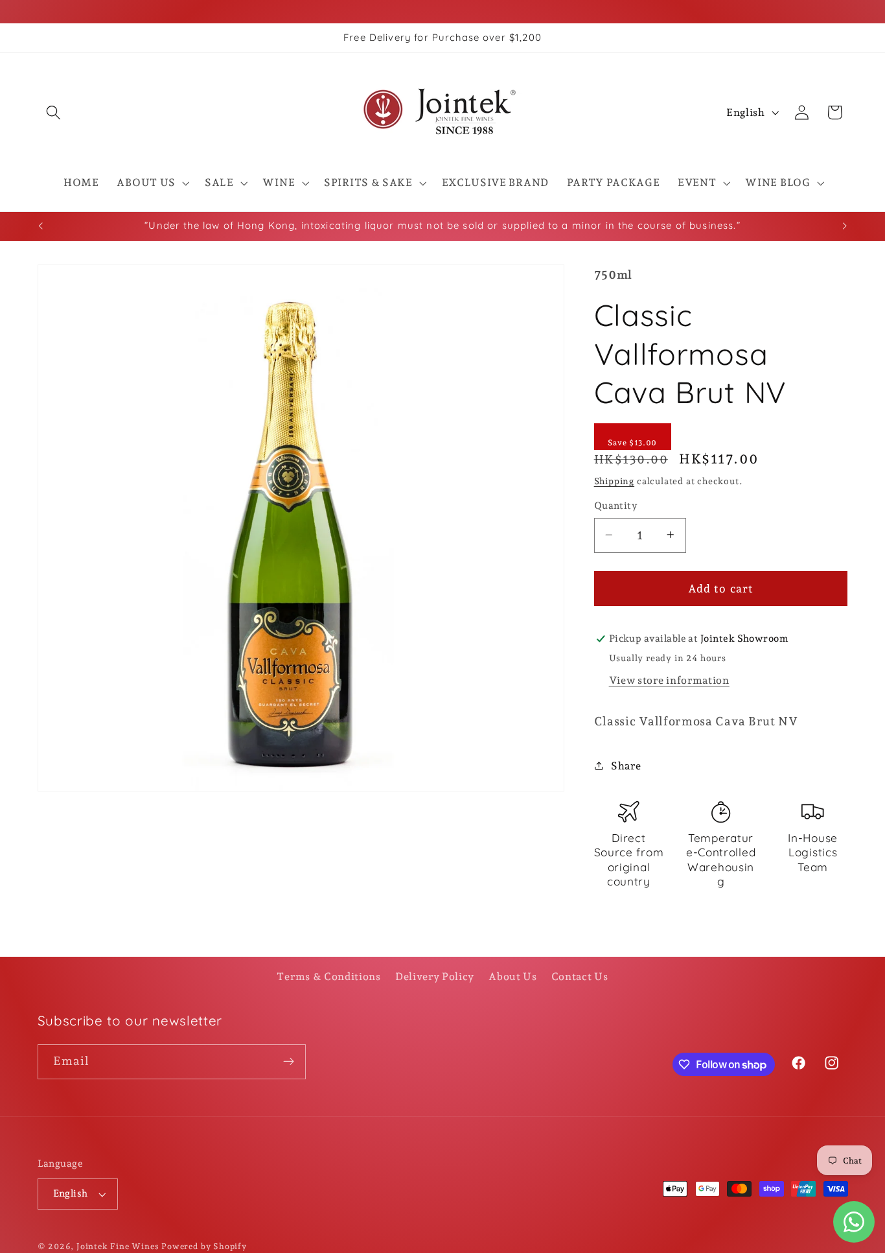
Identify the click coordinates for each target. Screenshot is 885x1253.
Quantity (616, 505)
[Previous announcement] (40, 226)
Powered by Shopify (204, 1246)
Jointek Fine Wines (117, 1246)
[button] (54, 112)
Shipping (614, 480)
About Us (512, 976)
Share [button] (626, 766)
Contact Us (579, 976)
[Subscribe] (288, 1061)
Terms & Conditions (328, 976)
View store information (669, 679)
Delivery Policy (434, 976)
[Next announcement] (845, 226)
